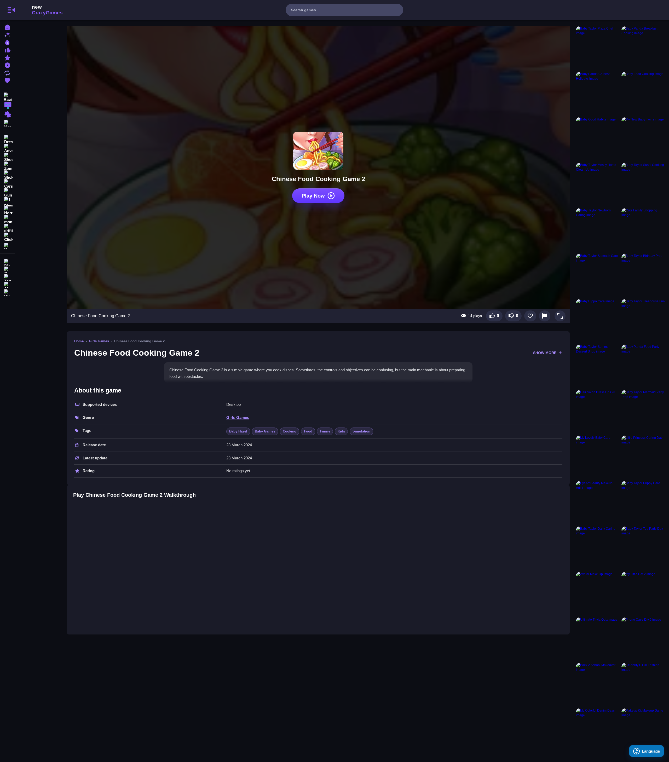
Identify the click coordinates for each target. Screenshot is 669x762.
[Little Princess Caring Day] (643, 457)
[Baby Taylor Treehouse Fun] (643, 320)
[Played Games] (7, 64)
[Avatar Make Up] (597, 593)
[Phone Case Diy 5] (643, 639)
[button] (560, 316)
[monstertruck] (7, 219)
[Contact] (7, 269)
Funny (325, 431)
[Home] (7, 27)
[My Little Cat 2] (643, 593)
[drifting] (7, 228)
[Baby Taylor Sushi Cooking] (643, 184)
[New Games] (7, 34)
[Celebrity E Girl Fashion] (643, 684)
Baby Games (265, 431)
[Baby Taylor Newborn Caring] (597, 229)
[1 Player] (7, 201)
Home (79, 341)
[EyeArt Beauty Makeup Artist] (597, 502)
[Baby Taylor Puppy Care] (643, 502)
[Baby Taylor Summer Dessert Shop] (597, 366)
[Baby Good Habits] (597, 138)
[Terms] (7, 277)
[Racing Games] (7, 96)
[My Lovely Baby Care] (597, 457)
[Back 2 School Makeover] (597, 684)
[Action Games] (7, 105)
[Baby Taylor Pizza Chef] (597, 48)
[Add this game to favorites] (530, 315)
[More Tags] (7, 245)
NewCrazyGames (40, 10)
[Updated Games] (7, 72)
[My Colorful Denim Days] (597, 730)
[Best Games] (7, 42)
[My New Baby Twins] (643, 138)
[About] (7, 284)
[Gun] (7, 192)
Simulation (361, 431)
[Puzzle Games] (7, 114)
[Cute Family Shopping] (643, 229)
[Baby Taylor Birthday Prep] (643, 275)
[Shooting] (7, 157)
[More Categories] (7, 122)
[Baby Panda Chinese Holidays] (597, 93)
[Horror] (7, 210)
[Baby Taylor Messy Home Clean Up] (597, 184)
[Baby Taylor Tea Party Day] (643, 548)
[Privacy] (7, 292)
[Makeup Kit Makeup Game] (643, 730)
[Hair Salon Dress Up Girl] (597, 411)
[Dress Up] (7, 139)
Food (308, 431)
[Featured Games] (7, 57)
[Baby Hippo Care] (597, 320)
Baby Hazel (238, 431)
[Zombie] (7, 166)
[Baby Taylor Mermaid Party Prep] (643, 411)
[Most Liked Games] (7, 49)
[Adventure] (7, 148)
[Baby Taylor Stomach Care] (597, 275)
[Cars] (7, 184)
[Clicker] (7, 237)
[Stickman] (7, 175)
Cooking (289, 431)
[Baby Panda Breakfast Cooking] (643, 48)
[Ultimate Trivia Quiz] (597, 639)
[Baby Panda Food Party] (643, 366)
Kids (341, 431)
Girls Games (99, 341)
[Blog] (7, 261)
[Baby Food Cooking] (643, 93)
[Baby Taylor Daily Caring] (597, 548)
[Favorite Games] (7, 80)
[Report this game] (544, 315)
